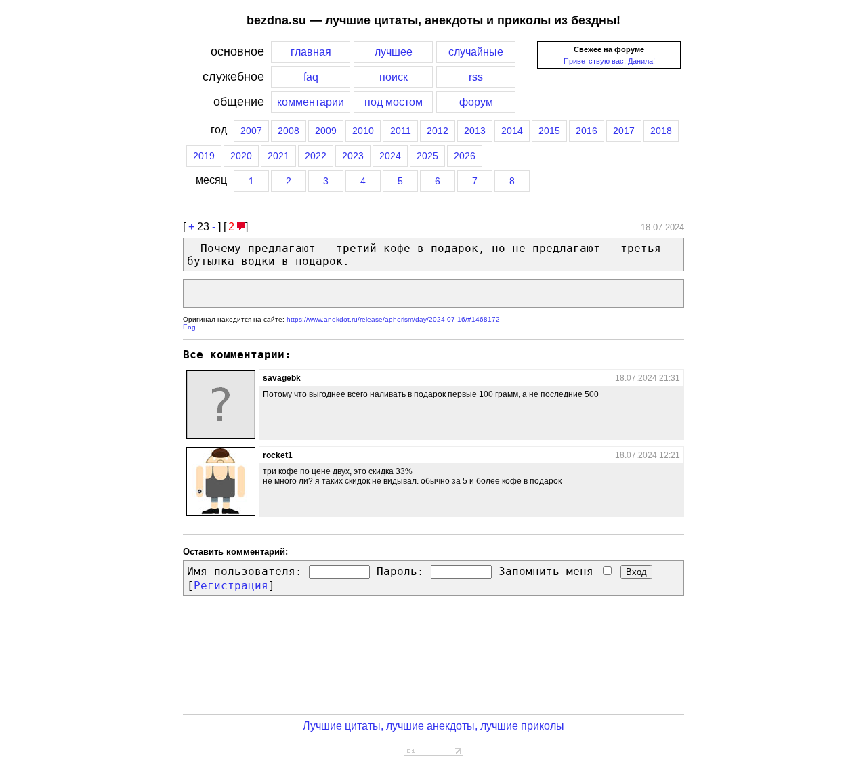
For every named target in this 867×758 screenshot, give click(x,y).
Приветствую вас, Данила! (609, 61)
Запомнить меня (549, 571)
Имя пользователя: (244, 571)
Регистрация (231, 585)
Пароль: (400, 571)
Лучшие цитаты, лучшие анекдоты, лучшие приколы (433, 726)
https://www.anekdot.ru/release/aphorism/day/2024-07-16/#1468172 (393, 319)
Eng (189, 327)
